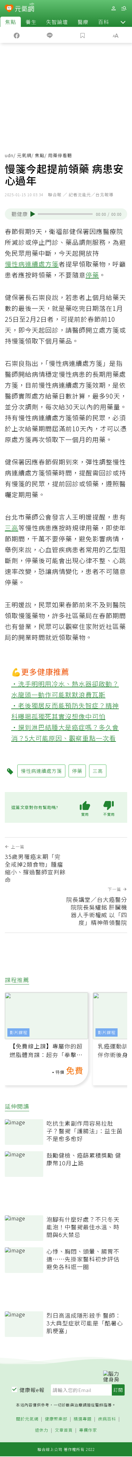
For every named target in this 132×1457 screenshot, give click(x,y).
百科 (103, 22)
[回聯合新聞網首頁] (9, 9)
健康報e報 (32, 1390)
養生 (31, 22)
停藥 (92, 274)
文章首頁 (64, 1430)
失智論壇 (57, 22)
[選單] (124, 8)
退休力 (41, 1430)
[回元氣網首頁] (24, 8)
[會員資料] (113, 8)
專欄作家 (88, 1430)
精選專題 (83, 1419)
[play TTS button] (33, 214)
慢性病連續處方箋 (32, 264)
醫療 (83, 22)
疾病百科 (107, 1419)
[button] (123, 22)
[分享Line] (49, 35)
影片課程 (19, 1032)
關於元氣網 (27, 1419)
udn (9, 155)
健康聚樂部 (56, 1419)
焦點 (10, 22)
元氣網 (24, 155)
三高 (11, 527)
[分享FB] (16, 35)
